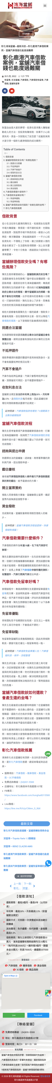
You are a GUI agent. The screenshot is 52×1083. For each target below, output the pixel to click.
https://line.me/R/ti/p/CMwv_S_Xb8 (22, 808)
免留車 (7, 80)
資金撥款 (14, 188)
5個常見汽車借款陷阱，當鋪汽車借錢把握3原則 (23, 1070)
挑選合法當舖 (16, 163)
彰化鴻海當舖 (8, 46)
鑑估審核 (14, 182)
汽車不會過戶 (16, 170)
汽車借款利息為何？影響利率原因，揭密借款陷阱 (24, 1060)
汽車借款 (24, 80)
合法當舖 (15, 80)
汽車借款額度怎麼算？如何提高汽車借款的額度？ (24, 1065)
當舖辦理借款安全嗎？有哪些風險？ (22, 160)
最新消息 (21, 46)
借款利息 (18, 398)
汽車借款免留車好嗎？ (16, 195)
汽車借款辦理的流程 (39, 435)
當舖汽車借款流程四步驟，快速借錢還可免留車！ (24, 1055)
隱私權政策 (45, 1076)
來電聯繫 (26, 34)
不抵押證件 (15, 166)
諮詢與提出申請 (17, 179)
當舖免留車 (14, 83)
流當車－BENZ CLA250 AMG (18, 846)
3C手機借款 (15, 777)
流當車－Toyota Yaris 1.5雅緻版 (20, 838)
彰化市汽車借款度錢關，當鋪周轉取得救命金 (26, 830)
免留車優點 (15, 198)
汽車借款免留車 (36, 80)
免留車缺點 (15, 201)
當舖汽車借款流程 (14, 176)
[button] (45, 5)
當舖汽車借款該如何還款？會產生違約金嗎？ (26, 205)
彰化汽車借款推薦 (14, 208)
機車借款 (31, 773)
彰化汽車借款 (15, 762)
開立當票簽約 (16, 185)
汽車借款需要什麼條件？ (17, 192)
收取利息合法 (16, 173)
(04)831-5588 (27, 782)
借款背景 (10, 157)
